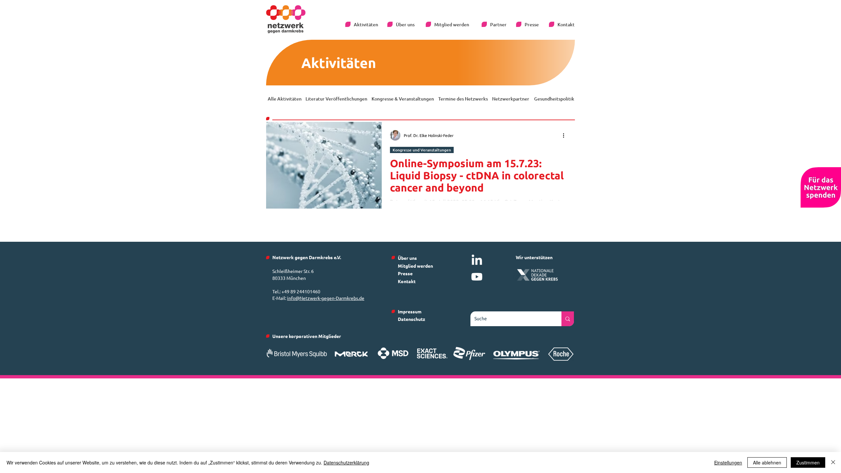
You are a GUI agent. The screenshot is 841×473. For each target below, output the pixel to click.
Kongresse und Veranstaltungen (422, 150)
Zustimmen (808, 462)
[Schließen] (833, 462)
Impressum (409, 311)
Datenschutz (411, 319)
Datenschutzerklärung (346, 462)
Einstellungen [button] (728, 462)
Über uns (407, 258)
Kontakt (407, 281)
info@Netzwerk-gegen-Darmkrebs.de (325, 298)
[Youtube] (476, 276)
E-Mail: (279, 298)
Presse (405, 273)
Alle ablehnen (767, 462)
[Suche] (567, 318)
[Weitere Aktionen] (566, 135)
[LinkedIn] (476, 260)
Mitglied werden (415, 266)
